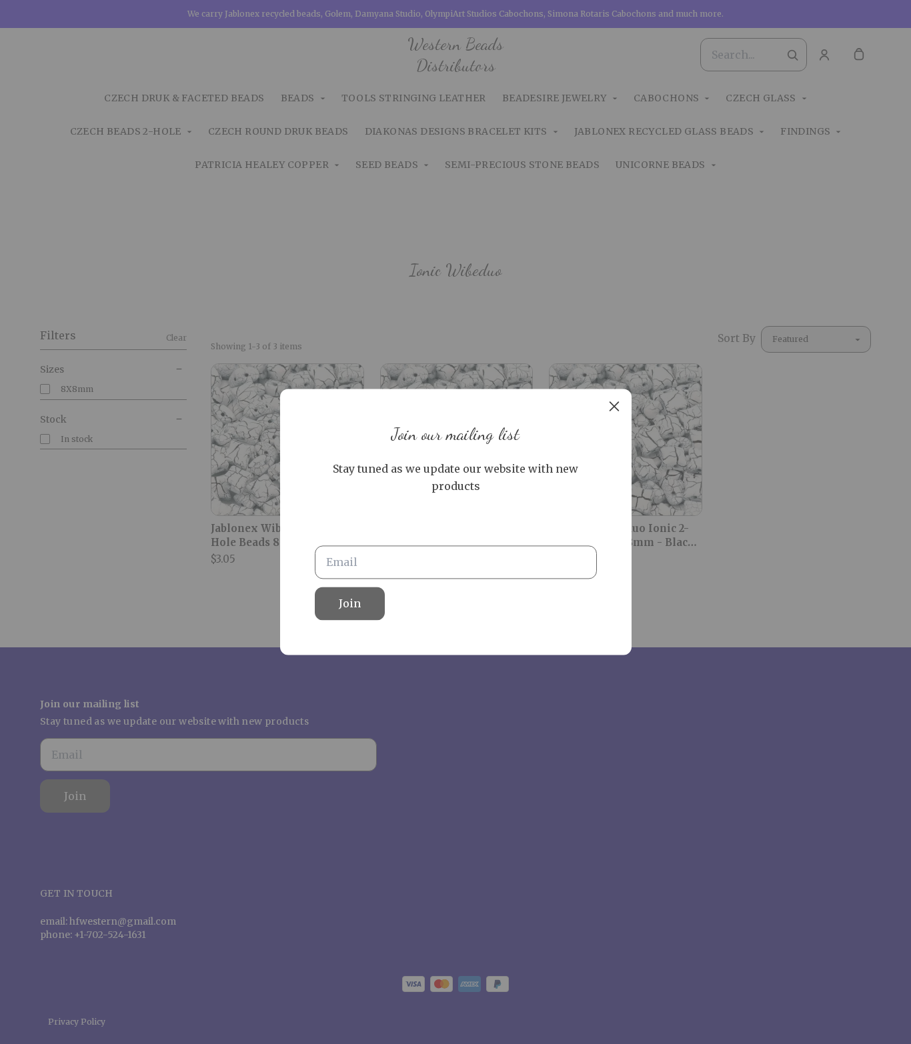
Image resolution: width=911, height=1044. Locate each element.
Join (350, 604)
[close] (614, 406)
